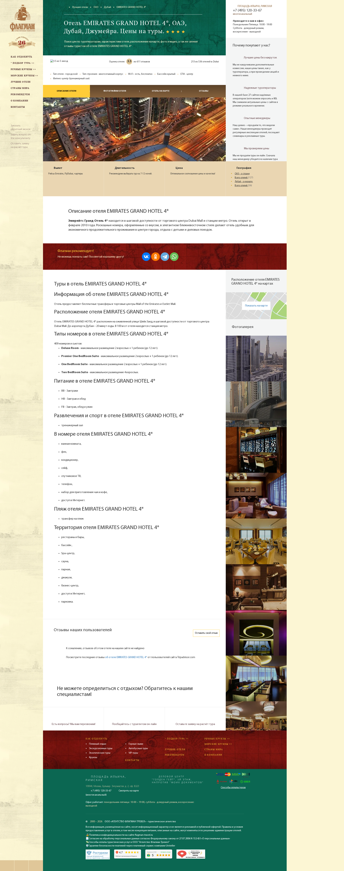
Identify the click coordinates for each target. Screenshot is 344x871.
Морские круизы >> (218, 744)
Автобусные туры (138, 748)
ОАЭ (96, 7)
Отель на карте (160, 91)
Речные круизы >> (217, 738)
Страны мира (213, 749)
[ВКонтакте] (146, 256)
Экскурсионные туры (100, 748)
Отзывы (203, 91)
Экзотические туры (99, 753)
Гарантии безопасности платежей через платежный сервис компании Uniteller (132, 845)
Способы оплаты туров (233, 787)
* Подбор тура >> (176, 738)
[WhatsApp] (174, 256)
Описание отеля (66, 91)
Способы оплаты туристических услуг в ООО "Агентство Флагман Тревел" (129, 842)
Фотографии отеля (114, 91)
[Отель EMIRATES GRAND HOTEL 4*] (256, 358)
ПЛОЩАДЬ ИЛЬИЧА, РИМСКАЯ (255, 6)
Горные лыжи (136, 744)
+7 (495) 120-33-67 (247, 10)
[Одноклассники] (155, 256)
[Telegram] (165, 256)
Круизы (93, 757)
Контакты (132, 760)
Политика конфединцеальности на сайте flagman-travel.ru (121, 835)
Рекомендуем (174, 754)
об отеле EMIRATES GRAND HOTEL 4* (126, 657)
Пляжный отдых (97, 744)
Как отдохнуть (96, 738)
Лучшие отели (80, 7)
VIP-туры (133, 753)
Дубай (107, 7)
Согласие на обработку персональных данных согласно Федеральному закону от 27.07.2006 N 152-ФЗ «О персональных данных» (159, 838)
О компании (213, 754)
